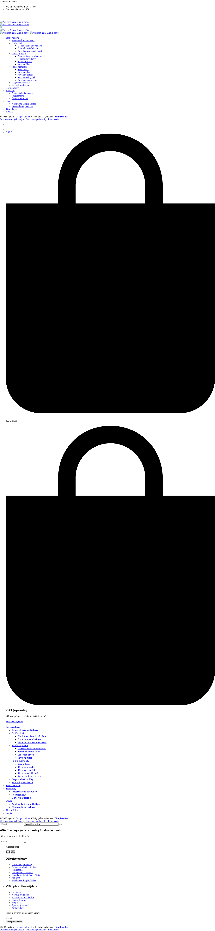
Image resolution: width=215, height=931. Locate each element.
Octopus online (23, 116)
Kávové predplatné (20, 894)
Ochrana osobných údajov (12, 119)
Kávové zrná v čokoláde (23, 897)
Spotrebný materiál (20, 905)
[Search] (60, 824)
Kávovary (16, 892)
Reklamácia (53, 119)
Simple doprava (19, 900)
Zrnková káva (18, 908)
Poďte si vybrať (14, 721)
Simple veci (17, 902)
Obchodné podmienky (36, 119)
